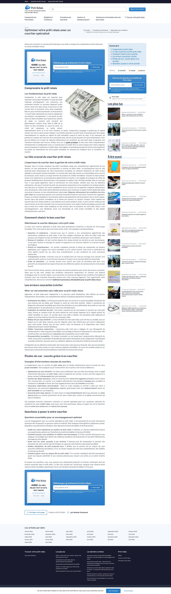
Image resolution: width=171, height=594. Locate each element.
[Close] (121, 282)
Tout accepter (113, 591)
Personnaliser (128, 591)
